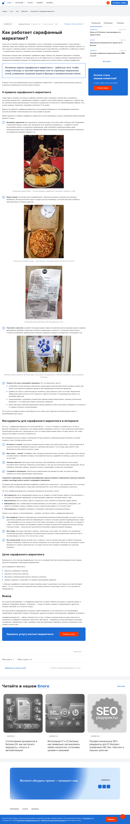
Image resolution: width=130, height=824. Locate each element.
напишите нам (68, 780)
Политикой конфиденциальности (28, 820)
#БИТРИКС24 (11, 736)
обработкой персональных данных (53, 820)
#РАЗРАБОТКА (53, 736)
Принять (111, 819)
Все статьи (106, 61)
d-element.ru (87, 818)
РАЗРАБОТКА (93, 29)
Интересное (96, 23)
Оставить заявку (119, 3)
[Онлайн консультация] (122, 816)
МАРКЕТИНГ (8, 24)
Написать (105, 780)
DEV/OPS (92, 40)
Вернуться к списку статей (15, 668)
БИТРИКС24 (93, 50)
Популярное (108, 23)
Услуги (29, 3)
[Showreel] (108, 2)
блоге (43, 686)
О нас (9, 3)
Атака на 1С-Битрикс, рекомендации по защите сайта (105, 33)
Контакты (49, 3)
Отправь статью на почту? (73, 24)
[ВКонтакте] (84, 651)
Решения (39, 3)
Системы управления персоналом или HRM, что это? (107, 54)
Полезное (120, 23)
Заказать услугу (69, 634)
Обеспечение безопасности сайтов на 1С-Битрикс (106, 44)
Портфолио (19, 3)
